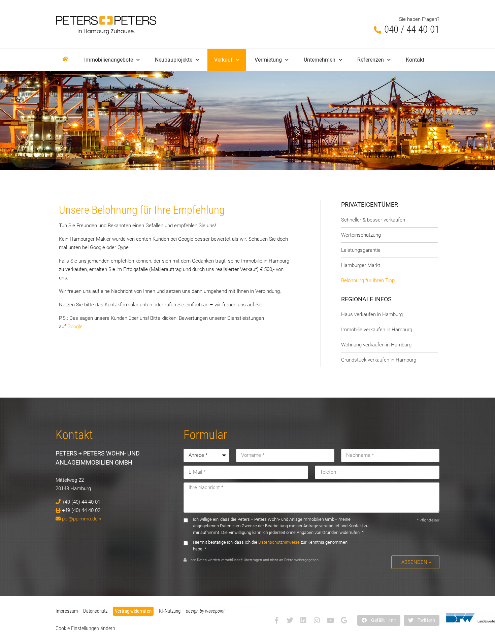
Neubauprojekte (173, 60)
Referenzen (370, 60)
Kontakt (415, 60)
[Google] (344, 620)
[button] (378, 620)
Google (74, 327)
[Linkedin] (303, 620)
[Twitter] (290, 620)
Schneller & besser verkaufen (373, 220)
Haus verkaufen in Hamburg (372, 314)
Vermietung (268, 60)
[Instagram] (317, 620)
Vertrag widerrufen (133, 611)
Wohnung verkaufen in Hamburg (376, 345)
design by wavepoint (205, 611)
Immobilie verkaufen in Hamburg (376, 330)
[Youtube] (330, 620)
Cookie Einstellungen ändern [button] (85, 628)
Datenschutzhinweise (279, 542)
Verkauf (223, 60)
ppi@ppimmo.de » (81, 519)
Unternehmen (319, 60)
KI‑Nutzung (169, 611)
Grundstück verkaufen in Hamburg (378, 360)
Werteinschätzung (361, 235)
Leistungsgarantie (361, 250)
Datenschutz (95, 611)
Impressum (67, 611)
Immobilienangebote (108, 60)
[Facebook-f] (276, 620)
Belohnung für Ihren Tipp (368, 280)
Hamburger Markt (360, 265)
